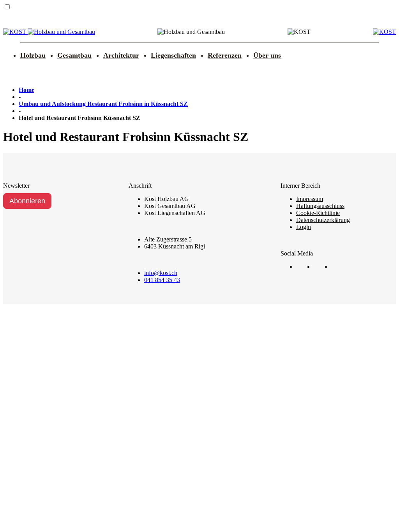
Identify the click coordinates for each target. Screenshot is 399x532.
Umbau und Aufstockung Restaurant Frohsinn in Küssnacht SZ (103, 103)
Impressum (309, 199)
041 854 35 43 (162, 280)
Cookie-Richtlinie (318, 213)
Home (26, 89)
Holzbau (33, 55)
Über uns (267, 55)
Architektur (121, 55)
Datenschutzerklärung (323, 220)
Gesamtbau (74, 55)
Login (303, 227)
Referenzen (225, 55)
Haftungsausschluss (320, 206)
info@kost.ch (160, 273)
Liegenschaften (173, 55)
